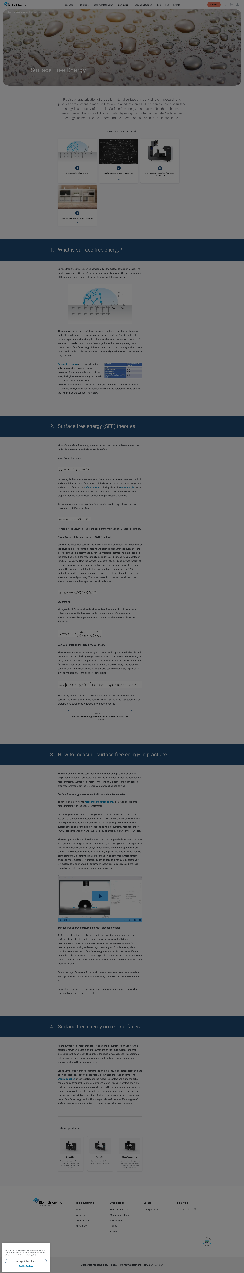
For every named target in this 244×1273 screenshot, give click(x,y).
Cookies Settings (26, 1266)
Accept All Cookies (26, 1261)
